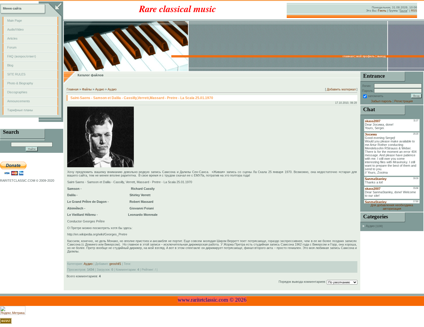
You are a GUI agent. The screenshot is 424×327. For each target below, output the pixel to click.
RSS (414, 10)
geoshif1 (115, 263)
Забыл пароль (381, 101)
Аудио (99, 89)
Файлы (87, 89)
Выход (381, 56)
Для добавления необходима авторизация (392, 206)
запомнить (375, 96)
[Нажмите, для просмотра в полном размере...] (100, 166)
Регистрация (403, 101)
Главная (348, 56)
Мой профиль (365, 56)
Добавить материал (341, 89)
